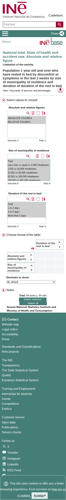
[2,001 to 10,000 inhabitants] (29, 169)
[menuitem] (33, 164)
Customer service (13, 417)
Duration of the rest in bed (24, 193)
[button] (56, 33)
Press (5, 339)
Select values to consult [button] (21, 100)
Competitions (10, 403)
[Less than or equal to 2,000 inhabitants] (29, 165)
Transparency (11, 365)
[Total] (29, 161)
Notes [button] (10, 290)
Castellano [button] (56, 15)
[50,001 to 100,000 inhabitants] (29, 176)
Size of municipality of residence (28, 150)
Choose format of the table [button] (23, 234)
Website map (10, 324)
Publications (10, 427)
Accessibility (10, 334)
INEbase (6, 41)
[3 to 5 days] (27, 212)
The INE (7, 360)
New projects (10, 351)
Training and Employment (18, 388)
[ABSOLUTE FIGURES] (27, 118)
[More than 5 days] (27, 216)
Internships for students (17, 393)
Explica (7, 408)
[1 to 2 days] (27, 208)
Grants (6, 398)
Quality (6, 375)
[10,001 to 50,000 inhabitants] (29, 173)
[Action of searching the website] (59, 24)
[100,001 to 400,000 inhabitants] (29, 180)
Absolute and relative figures (26, 107)
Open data (8, 422)
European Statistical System (20, 380)
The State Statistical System (20, 370)
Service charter (11, 432)
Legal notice (10, 329)
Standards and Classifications (21, 346)
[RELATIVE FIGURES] (27, 122)
